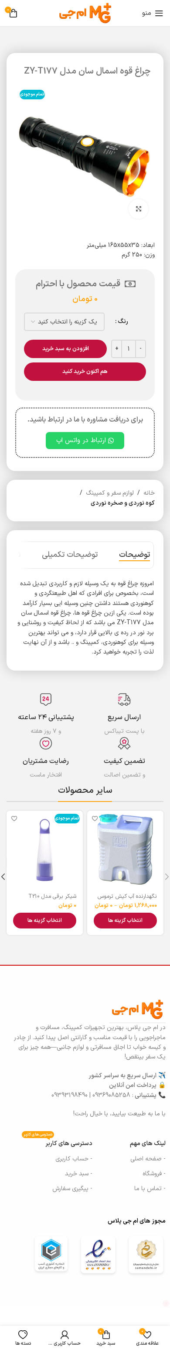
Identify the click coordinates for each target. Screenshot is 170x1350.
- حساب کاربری (73, 1159)
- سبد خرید (78, 1173)
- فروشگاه (154, 1173)
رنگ (123, 321)
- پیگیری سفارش (72, 1188)
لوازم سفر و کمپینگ (110, 493)
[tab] (134, 555)
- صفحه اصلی (148, 1159)
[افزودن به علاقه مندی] (94, 818)
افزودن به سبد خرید (65, 349)
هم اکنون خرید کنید (85, 371)
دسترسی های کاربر (58, 1142)
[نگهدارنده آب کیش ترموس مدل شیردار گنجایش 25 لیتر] (125, 849)
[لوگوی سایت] (85, 13)
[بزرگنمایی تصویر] (138, 209)
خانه (149, 493)
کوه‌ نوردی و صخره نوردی (123, 503)
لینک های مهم (148, 1143)
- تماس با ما (150, 1188)
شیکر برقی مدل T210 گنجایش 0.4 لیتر (52, 899)
